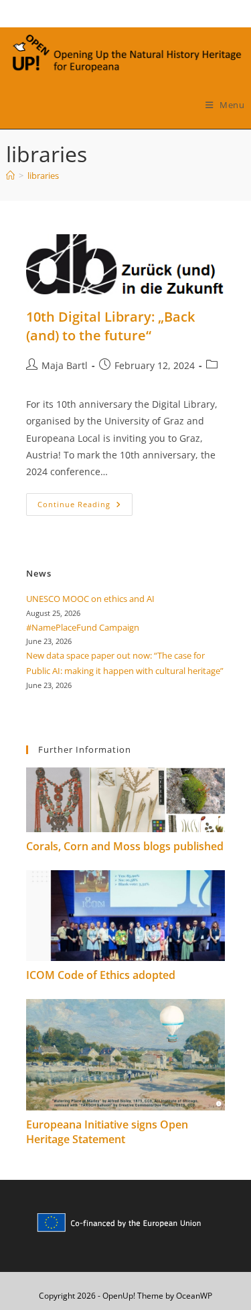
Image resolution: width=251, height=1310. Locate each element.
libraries (43, 176)
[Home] (10, 176)
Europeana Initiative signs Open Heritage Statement (107, 1132)
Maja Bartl (64, 365)
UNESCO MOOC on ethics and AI (90, 599)
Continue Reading (85, 507)
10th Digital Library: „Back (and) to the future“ (110, 326)
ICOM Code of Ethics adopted (100, 975)
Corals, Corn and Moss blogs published (125, 846)
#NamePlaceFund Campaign (82, 627)
